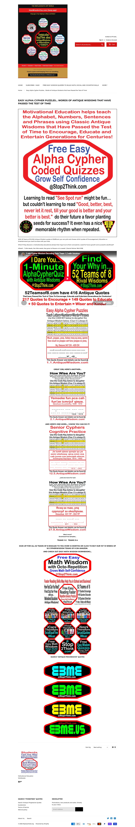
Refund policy (22, 809)
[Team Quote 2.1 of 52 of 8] (67, 420)
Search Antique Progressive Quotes (29, 802)
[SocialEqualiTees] (67, 631)
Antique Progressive (67, 657)
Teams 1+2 (62, 540)
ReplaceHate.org (28, 824)
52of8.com (56, 239)
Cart (113, 44)
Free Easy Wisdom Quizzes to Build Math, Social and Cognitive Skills (71, 85)
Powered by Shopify (42, 824)
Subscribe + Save (32, 85)
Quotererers (22, 805)
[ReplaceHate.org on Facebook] (111, 818)
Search (29, 818)
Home (20, 85)
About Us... (21, 818)
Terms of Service (23, 807)
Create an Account (111, 40)
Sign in (101, 40)
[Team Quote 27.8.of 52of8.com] (67, 531)
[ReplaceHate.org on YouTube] (115, 818)
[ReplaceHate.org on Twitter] (108, 818)
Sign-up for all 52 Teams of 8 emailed (38, 546)
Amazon (83, 548)
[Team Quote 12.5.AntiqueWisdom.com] (67, 475)
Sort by (88, 747)
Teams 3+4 (73, 540)
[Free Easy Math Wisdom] (67, 565)
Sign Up (79, 809)
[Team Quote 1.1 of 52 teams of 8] (67, 363)
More (104, 85)
